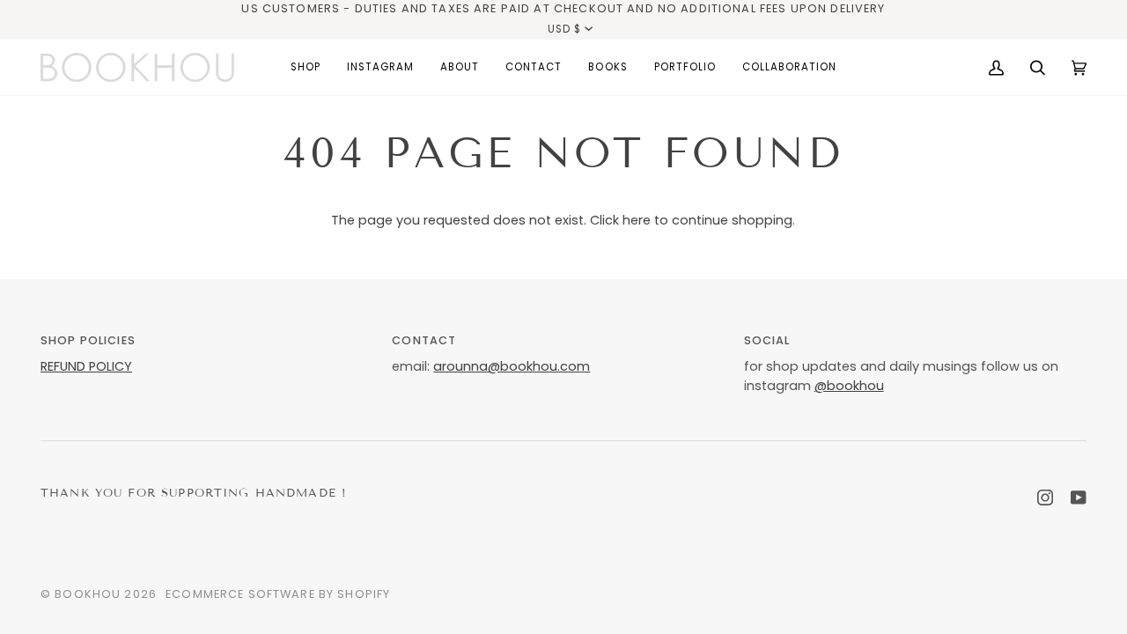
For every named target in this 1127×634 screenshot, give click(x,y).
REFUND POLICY (86, 366)
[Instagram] (1045, 497)
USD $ (564, 29)
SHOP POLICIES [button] (88, 340)
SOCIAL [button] (767, 340)
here (636, 220)
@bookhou (849, 385)
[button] (305, 67)
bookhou (88, 593)
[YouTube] (1078, 497)
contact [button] (424, 340)
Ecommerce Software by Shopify (278, 593)
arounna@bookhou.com (511, 366)
